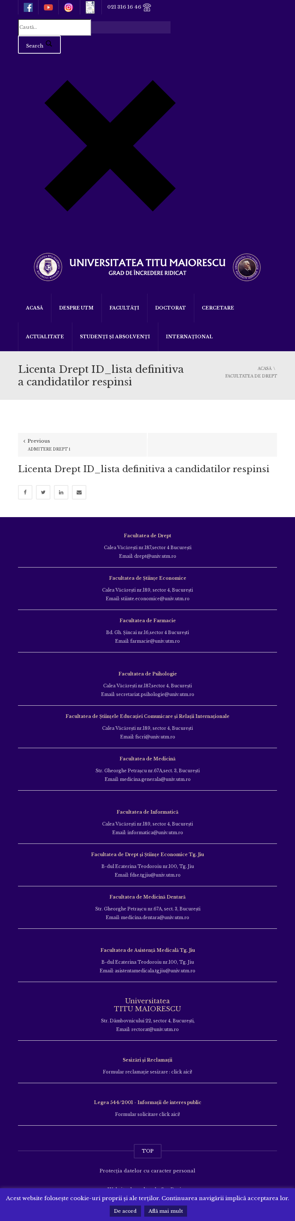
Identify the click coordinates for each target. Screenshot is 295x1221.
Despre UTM (76, 308)
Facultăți (124, 308)
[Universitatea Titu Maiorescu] (147, 266)
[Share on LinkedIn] (61, 492)
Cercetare (218, 308)
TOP (148, 1151)
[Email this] (79, 492)
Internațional (189, 336)
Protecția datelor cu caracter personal (147, 1171)
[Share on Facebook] (25, 492)
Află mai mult (166, 1211)
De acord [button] (125, 1211)
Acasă (34, 308)
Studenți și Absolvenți (115, 336)
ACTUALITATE (45, 336)
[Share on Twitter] (43, 492)
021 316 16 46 (124, 7)
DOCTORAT (170, 308)
